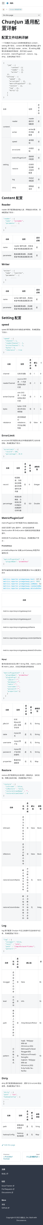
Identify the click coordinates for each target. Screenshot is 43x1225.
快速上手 (5, 1174)
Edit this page (9, 1145)
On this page (8, 15)
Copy (38, 62)
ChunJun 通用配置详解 (16, 9)
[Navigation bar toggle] (3, 3)
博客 (3, 1204)
